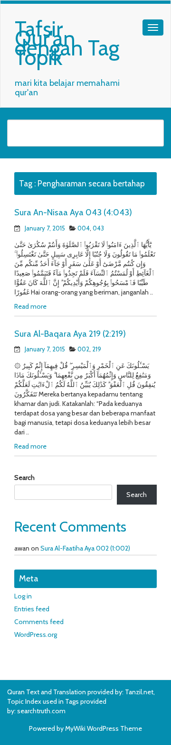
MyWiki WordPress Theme (103, 728)
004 (83, 228)
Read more (30, 306)
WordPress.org (35, 634)
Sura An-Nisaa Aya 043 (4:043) (73, 212)
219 (96, 349)
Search (24, 477)
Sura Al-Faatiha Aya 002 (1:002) (85, 548)
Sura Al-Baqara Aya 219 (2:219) (70, 334)
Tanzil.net (139, 692)
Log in (23, 596)
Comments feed (39, 621)
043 (98, 228)
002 (83, 349)
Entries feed (31, 609)
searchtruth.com (41, 711)
